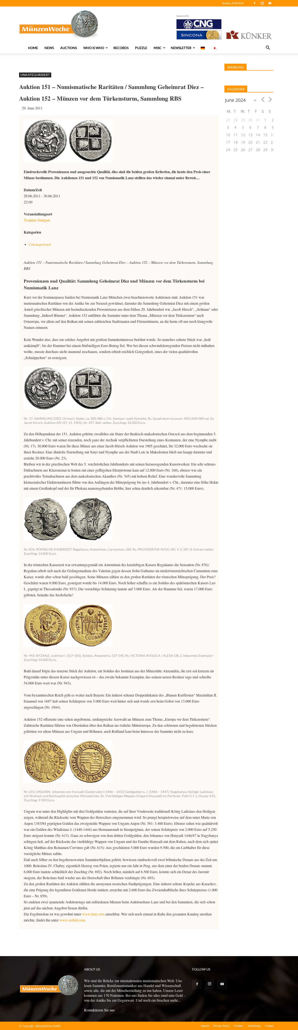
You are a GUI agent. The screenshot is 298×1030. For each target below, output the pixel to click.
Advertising (254, 1025)
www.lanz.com (93, 913)
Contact (269, 1025)
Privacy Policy (221, 1025)
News (49, 48)
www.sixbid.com (72, 920)
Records (121, 48)
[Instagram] (262, 3)
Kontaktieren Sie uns (99, 1009)
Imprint (205, 1025)
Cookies (238, 1025)
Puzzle (141, 48)
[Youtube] (269, 3)
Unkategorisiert (35, 75)
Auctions (68, 48)
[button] (267, 48)
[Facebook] (254, 3)
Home (33, 48)
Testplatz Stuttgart (37, 220)
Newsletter (181, 48)
